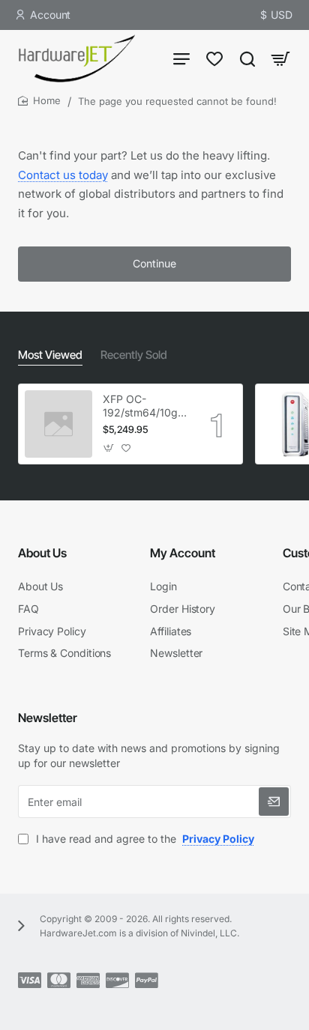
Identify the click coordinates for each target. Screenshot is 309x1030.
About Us (42, 552)
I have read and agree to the (143, 838)
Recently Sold (133, 355)
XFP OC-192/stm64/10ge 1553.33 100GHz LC (143, 406)
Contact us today (63, 175)
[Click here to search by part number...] (247, 58)
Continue (154, 263)
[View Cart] (280, 58)
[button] (109, 447)
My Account (182, 552)
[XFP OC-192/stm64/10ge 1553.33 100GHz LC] (58, 424)
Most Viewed (50, 355)
